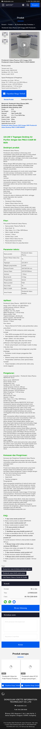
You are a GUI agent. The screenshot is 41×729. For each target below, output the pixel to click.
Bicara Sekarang (20, 608)
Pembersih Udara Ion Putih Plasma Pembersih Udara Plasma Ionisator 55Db (10, 678)
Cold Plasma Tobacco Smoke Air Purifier (15, 577)
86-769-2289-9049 (34, 1)
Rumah (4, 24)
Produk (10, 24)
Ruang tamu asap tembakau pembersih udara (17, 569)
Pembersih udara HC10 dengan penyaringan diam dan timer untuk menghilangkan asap (30, 678)
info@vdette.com (8, 1)
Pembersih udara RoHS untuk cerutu (14, 573)
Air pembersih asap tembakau (24, 24)
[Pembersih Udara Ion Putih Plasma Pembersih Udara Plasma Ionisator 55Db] (11, 667)
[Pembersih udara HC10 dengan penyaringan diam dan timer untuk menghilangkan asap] (30, 667)
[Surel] (14, 602)
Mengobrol (35, 5)
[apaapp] (10, 602)
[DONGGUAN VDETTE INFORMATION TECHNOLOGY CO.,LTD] (9, 5)
